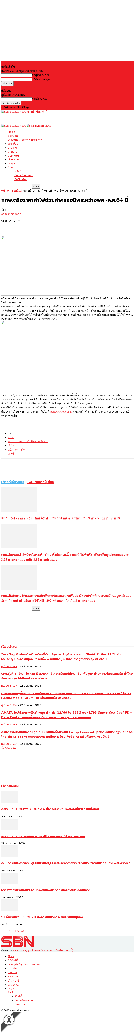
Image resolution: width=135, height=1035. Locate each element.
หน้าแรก (6, 190)
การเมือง (13, 144)
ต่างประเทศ (14, 160)
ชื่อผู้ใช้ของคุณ (40, 75)
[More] (30, 226)
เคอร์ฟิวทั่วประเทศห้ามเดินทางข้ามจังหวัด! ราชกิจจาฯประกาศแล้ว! (45, 890)
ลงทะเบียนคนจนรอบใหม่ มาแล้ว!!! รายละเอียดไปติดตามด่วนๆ (43, 836)
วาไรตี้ (17, 172)
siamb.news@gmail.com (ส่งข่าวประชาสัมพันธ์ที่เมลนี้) (43, 950)
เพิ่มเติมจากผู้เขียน (40, 481)
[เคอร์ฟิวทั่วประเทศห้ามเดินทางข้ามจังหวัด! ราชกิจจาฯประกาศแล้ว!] (9, 883)
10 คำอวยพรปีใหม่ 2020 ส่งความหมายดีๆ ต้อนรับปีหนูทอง (42, 917)
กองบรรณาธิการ (11, 214)
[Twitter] (18, 226)
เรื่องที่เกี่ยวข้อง (12, 481)
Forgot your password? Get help (18, 87)
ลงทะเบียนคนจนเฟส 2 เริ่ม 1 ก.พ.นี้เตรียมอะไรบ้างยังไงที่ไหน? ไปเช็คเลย (50, 809)
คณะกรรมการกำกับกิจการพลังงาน (28, 441)
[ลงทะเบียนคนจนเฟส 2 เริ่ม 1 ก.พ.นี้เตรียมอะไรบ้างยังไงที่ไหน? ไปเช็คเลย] (9, 802)
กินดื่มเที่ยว (20, 179)
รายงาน (12, 148)
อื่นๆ (10, 168)
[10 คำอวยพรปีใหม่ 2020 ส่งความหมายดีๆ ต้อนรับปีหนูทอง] (9, 910)
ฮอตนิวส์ (13, 136)
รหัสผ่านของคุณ (41, 79)
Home (11, 132)
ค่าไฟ (11, 445)
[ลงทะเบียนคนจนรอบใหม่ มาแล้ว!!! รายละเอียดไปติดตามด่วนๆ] (9, 829)
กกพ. (11, 437)
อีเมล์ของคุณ (39, 99)
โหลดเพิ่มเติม (9, 748)
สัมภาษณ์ (13, 156)
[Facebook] (6, 226)
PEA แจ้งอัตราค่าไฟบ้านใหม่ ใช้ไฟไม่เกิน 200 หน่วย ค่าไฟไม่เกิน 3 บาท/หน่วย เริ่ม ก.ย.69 (60, 518)
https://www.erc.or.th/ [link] (61, 411)
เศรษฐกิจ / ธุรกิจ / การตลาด (25, 140)
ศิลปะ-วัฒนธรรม (23, 175)
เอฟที (11, 453)
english (12, 164)
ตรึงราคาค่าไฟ (16, 449)
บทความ (12, 152)
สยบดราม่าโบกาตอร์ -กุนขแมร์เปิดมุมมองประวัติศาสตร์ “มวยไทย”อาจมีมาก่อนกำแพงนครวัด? (65, 863)
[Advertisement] (39, 119)
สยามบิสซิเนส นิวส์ (18, 931)
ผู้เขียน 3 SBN (9, 666)
